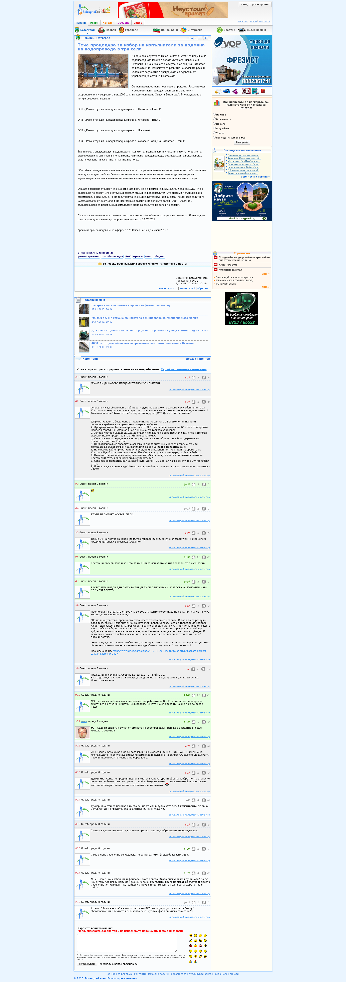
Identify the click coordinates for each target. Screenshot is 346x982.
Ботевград (103, 38)
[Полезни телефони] (265, 92)
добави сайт (178, 974)
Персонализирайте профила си (118, 964)
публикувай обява (200, 974)
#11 (77, 721)
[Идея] (200, 956)
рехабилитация (112, 256)
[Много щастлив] (190, 935)
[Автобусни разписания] (227, 92)
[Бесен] (190, 945)
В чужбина (222, 128)
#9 (77, 668)
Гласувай (242, 142)
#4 (77, 508)
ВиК (128, 256)
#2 (77, 401)
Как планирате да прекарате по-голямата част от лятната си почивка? (246, 105)
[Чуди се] (200, 951)
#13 (77, 772)
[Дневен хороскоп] (236, 92)
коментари (168, 288)
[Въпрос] (195, 956)
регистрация (260, 4)
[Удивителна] (190, 956)
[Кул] (200, 940)
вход (244, 4)
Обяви (94, 22)
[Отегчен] (200, 945)
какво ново (220, 974)
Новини (81, 22)
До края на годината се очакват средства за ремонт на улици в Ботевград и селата (150, 330)
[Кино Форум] (251, 91)
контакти (264, 21)
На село (220, 124)
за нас (111, 974)
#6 (77, 556)
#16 (77, 848)
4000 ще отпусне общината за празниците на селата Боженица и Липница (143, 343)
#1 (77, 377)
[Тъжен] (200, 935)
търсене (243, 21)
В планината (223, 119)
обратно (202, 288)
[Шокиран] (190, 940)
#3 (77, 483)
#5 (77, 532)
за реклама (125, 974)
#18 (77, 902)
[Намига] (205, 951)
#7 (77, 581)
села (148, 256)
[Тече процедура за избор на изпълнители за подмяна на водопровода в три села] (103, 87)
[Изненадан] (205, 935)
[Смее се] (205, 940)
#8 (77, 605)
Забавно (123, 22)
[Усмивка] (195, 935)
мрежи (138, 256)
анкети (234, 974)
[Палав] (195, 951)
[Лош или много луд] (190, 951)
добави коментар (198, 358)
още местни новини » (255, 176)
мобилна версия (158, 974)
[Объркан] (195, 940)
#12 (77, 745)
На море (221, 114)
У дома (220, 133)
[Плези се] (195, 945)
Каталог (108, 22)
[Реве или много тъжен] (205, 945)
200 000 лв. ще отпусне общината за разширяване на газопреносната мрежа (145, 318)
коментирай (188, 288)
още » (266, 273)
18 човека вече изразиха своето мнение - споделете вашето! (144, 263)
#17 (77, 872)
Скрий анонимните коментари (184, 369)
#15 (77, 824)
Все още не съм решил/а (230, 137)
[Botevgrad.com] (190, 961)
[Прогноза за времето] (218, 92)
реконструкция (88, 256)
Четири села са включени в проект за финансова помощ (131, 305)
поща (253, 21)
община (159, 256)
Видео (138, 22)
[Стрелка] (205, 956)
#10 (77, 694)
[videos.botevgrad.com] (195, 961)
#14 (77, 799)
